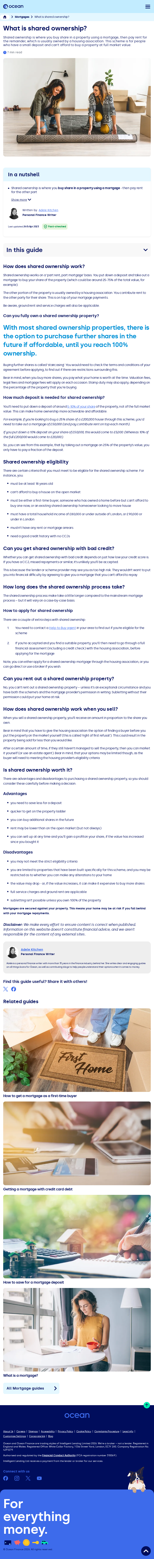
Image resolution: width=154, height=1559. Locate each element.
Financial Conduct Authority (59, 1455)
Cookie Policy (83, 1431)
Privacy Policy (65, 1431)
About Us (8, 1431)
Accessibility (48, 1431)
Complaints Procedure (106, 1431)
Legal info (128, 1431)
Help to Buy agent (62, 628)
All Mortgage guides (25, 1388)
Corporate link (37, 1436)
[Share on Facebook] (13, 989)
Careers (20, 1431)
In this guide (24, 250)
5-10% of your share (81, 406)
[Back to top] (146, 1551)
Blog (50, 1436)
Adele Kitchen (48, 210)
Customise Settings (14, 1436)
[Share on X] (5, 989)
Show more (19, 200)
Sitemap (33, 1431)
